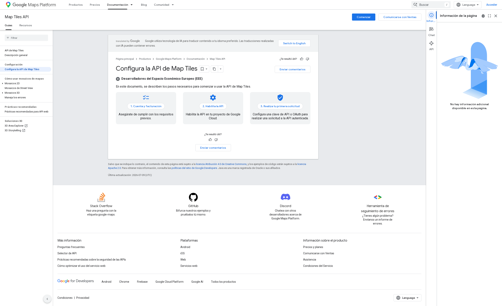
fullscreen (489, 16)
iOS (182, 253)
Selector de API (66, 253)
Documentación (117, 4)
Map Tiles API (17, 16)
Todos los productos (223, 281)
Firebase (142, 281)
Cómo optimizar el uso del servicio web (81, 265)
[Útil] (302, 59)
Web (183, 259)
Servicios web (188, 265)
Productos (76, 4)
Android (185, 247)
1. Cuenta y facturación (146, 106)
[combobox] (431, 4)
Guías (8, 25)
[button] (25, 83)
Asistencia (309, 259)
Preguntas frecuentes (71, 247)
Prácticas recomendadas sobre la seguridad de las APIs (91, 259)
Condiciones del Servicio (318, 265)
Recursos (25, 25)
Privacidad (82, 297)
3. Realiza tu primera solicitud (280, 106)
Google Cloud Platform (170, 281)
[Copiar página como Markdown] (214, 69)
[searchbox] (26, 38)
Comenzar (364, 17)
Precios (95, 4)
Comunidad (161, 4)
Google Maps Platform (169, 58)
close (495, 16)
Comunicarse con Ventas (400, 17)
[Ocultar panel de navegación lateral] (47, 299)
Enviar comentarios (293, 69)
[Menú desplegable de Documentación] (132, 4)
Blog (144, 4)
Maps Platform (42, 4)
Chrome (124, 281)
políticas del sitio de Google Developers (194, 168)
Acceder (491, 4)
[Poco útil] (307, 59)
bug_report (483, 16)
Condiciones (65, 297)
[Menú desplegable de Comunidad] (174, 4)
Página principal (125, 58)
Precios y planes (313, 247)
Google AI (197, 281)
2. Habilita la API (213, 106)
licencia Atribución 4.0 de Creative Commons (221, 164)
